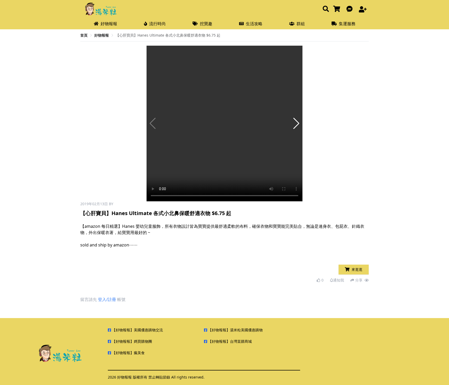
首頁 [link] (84, 35)
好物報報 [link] (101, 35)
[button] (296, 123)
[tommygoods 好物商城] (337, 9)
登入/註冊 (107, 299)
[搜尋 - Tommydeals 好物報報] (326, 9)
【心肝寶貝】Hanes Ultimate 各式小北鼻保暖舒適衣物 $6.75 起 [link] (168, 35)
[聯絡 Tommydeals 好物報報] (350, 9)
